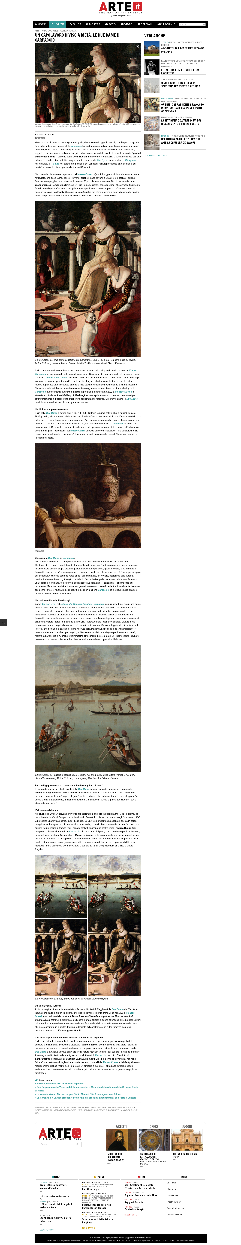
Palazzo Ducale (123, 391)
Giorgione (130, 160)
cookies (122, 1238)
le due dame (85, 1110)
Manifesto (171, 1189)
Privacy (114, 1238)
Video (128, 24)
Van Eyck (102, 160)
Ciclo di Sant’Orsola (56, 377)
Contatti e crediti (174, 1214)
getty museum (43, 1110)
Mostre (94, 24)
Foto (112, 24)
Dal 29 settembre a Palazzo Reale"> (56, 1202)
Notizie (59, 24)
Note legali (106, 1238)
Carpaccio (40, 391)
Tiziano (55, 163)
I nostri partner (174, 1202)
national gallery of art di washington (110, 1107)
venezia (39, 1107)
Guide (77, 24)
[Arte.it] (120, 7)
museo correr (76, 1107)
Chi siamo (171, 1182)
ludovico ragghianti (106, 1110)
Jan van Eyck (49, 604)
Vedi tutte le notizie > (155, 155)
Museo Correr (84, 174)
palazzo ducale (55, 1107)
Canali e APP (172, 1195)
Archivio (169, 24)
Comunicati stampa (175, 1208)
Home (42, 24)
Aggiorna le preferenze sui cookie (138, 1238)
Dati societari (95, 1238)
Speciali (146, 24)
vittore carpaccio (65, 1110)
